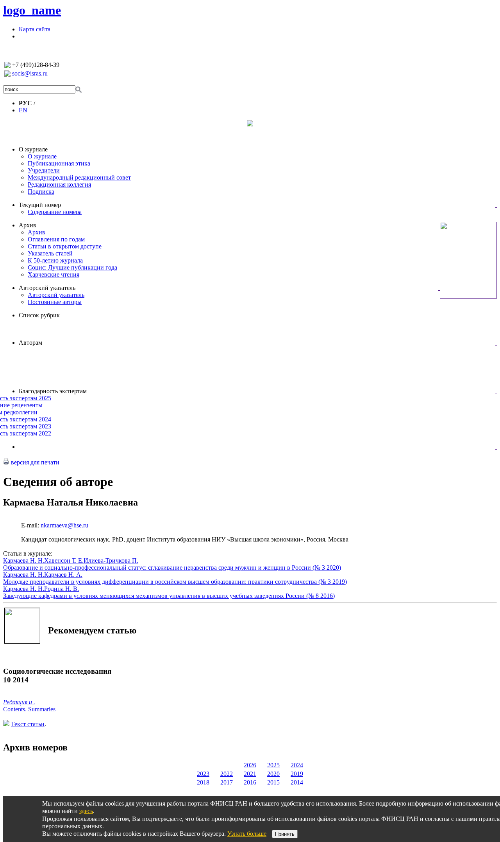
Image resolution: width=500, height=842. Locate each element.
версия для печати (34, 462)
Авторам (30, 342)
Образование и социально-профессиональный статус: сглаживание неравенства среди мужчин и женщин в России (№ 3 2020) (172, 567)
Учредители (44, 170)
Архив (27, 225)
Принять (285, 834)
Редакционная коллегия (59, 184)
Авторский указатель (47, 287)
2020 (273, 773)
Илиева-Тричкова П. (111, 560)
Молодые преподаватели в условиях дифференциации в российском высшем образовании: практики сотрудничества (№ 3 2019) (175, 581)
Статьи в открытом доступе (65, 246)
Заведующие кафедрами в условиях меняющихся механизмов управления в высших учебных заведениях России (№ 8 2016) (169, 595)
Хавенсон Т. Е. (64, 560)
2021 (250, 773)
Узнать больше (246, 833)
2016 (250, 782)
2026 (250, 765)
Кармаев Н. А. (63, 574)
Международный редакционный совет (79, 177)
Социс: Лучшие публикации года (72, 267)
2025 (273, 765)
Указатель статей (50, 253)
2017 (226, 782)
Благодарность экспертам (53, 391)
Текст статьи (28, 724)
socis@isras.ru (30, 73)
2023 (203, 773)
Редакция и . (19, 702)
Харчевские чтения (53, 274)
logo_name (32, 10)
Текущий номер (40, 205)
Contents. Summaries (29, 709)
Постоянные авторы (55, 302)
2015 (273, 782)
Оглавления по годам (56, 239)
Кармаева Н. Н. (23, 560)
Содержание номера (55, 212)
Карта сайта (34, 29)
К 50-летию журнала (55, 260)
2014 (297, 782)
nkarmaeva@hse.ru (63, 525)
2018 (203, 782)
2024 (297, 765)
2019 (297, 773)
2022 (226, 773)
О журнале (33, 149)
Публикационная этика (59, 163)
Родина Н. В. (61, 588)
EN (23, 110)
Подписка (41, 191)
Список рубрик (39, 315)
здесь (86, 811)
